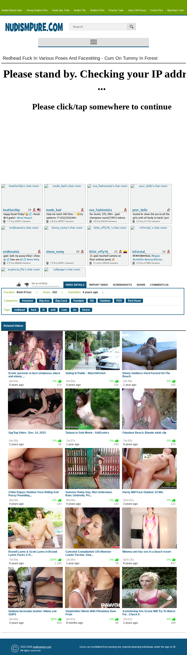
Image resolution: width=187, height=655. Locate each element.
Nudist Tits (80, 10)
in (43, 309)
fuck (33, 309)
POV (119, 300)
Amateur (27, 300)
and (53, 309)
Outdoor (105, 300)
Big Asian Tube (175, 10)
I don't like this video (26, 284)
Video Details (74, 284)
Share (141, 284)
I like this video (19, 284)
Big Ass (44, 300)
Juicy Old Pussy (137, 10)
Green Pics (157, 10)
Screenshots (122, 284)
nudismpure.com (42, 646)
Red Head (134, 300)
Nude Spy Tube (61, 10)
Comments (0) (159, 284)
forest (86, 309)
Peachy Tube (116, 10)
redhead (19, 309)
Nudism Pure (97, 10)
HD (92, 300)
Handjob (78, 300)
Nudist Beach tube (12, 10)
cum (64, 309)
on (74, 309)
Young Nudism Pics (37, 10)
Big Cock (61, 300)
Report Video (98, 284)
